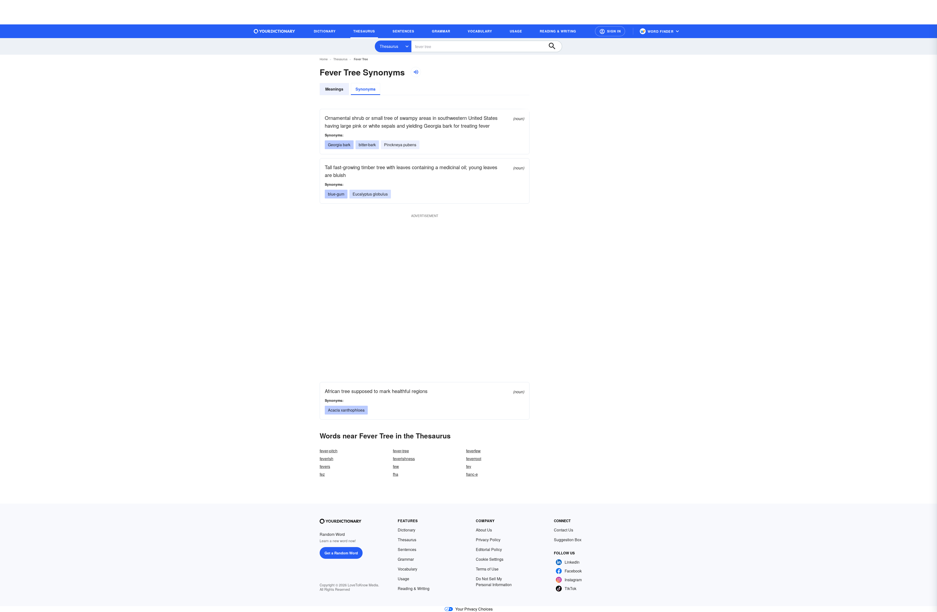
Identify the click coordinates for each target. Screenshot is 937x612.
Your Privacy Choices (474, 609)
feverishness (404, 458)
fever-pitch (328, 451)
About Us (484, 530)
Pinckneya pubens (400, 144)
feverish (326, 458)
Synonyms (366, 89)
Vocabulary (407, 569)
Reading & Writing (413, 588)
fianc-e (472, 474)
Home (324, 59)
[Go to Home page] (274, 31)
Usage (403, 578)
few (396, 466)
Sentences (407, 549)
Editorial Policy (489, 549)
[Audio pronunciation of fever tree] (416, 72)
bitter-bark (367, 144)
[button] (610, 31)
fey (468, 466)
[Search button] (554, 46)
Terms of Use (487, 569)
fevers (325, 466)
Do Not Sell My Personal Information (494, 581)
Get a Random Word (341, 552)
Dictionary (406, 530)
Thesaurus (389, 46)
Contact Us (563, 530)
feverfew (473, 451)
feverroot (473, 458)
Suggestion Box (567, 539)
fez (322, 474)
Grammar (406, 559)
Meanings (334, 89)
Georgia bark (339, 144)
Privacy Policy (488, 539)
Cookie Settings (489, 559)
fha (395, 474)
